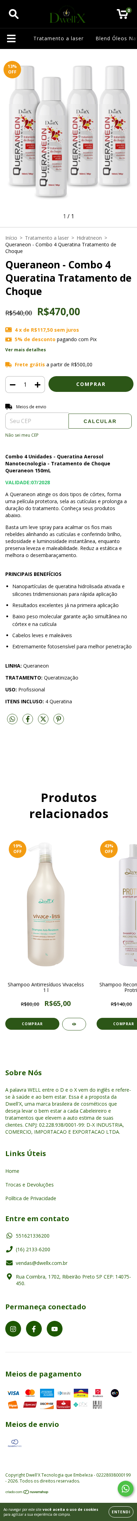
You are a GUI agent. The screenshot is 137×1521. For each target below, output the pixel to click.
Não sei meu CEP (22, 435)
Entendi (121, 1511)
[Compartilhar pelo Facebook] (28, 721)
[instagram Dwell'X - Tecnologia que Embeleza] (13, 1329)
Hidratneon (89, 237)
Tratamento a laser (58, 38)
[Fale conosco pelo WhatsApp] (125, 1489)
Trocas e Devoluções (29, 1184)
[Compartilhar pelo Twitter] (44, 721)
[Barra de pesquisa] (13, 14)
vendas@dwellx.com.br (41, 1263)
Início (11, 237)
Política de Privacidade (30, 1198)
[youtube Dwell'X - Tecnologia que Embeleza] (55, 1329)
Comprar (32, 1023)
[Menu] (11, 38)
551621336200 (33, 1235)
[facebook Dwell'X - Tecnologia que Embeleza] (34, 1329)
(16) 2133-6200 (33, 1249)
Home (12, 1171)
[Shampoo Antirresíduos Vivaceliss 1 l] (74, 1024)
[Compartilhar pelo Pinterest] (58, 721)
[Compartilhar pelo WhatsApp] (12, 719)
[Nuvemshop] (27, 1493)
